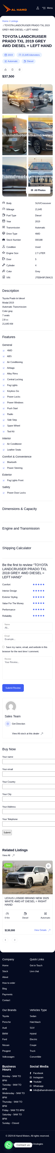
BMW (5, 1033)
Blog (4, 988)
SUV (32, 1027)
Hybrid (33, 1033)
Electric (33, 1039)
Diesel (30, 61)
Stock (5, 971)
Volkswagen (8, 1056)
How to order (8, 983)
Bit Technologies (35, 1144)
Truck (32, 1051)
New (8, 865)
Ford (4, 1039)
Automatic (13, 61)
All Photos (40, 190)
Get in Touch (36, 965)
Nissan (5, 1045)
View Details (40, 930)
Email (7, 636)
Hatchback (35, 1022)
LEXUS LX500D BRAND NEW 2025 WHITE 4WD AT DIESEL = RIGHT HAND (27, 901)
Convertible (35, 1056)
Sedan (33, 1016)
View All (6, 855)
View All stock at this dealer (25, 733)
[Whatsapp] (8, 1145)
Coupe (33, 1045)
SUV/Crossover (43, 203)
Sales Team (13, 716)
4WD (37, 233)
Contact (6, 1000)
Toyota (5, 1016)
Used (37, 247)
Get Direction (18, 723)
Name (7, 624)
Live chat (34, 971)
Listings (14, 21)
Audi (4, 1027)
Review (8, 659)
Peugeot (6, 1051)
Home (5, 21)
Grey (37, 271)
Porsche (6, 1022)
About (5, 977)
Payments (7, 994)
